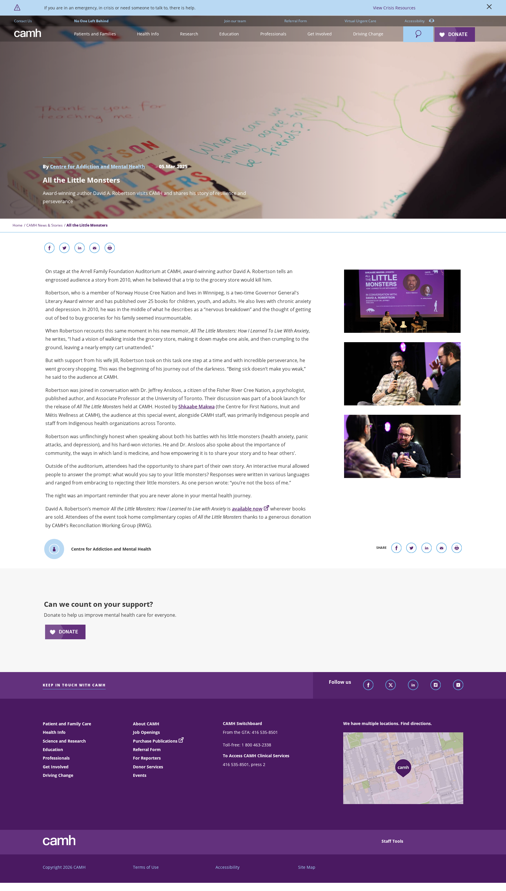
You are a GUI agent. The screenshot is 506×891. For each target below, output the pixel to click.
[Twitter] (390, 685)
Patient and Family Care (67, 723)
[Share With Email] (94, 249)
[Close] (489, 8)
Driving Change (58, 775)
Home (18, 225)
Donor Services (148, 767)
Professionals (56, 758)
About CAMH (146, 723)
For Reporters (147, 758)
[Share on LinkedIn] (79, 249)
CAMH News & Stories (44, 225)
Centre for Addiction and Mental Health (97, 166)
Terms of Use (146, 867)
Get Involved (56, 767)
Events (139, 775)
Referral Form (295, 20)
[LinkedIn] (413, 685)
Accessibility (415, 20)
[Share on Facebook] (49, 249)
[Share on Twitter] (64, 249)
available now (247, 509)
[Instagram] (435, 685)
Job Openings (146, 732)
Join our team (235, 20)
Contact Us (23, 20)
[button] (94, 34)
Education (53, 749)
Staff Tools (392, 841)
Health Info (54, 732)
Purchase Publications (155, 741)
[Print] (110, 249)
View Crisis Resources (394, 8)
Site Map (306, 867)
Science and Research (64, 741)
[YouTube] (458, 685)
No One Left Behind (91, 20)
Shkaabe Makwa (196, 406)
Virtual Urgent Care (360, 20)
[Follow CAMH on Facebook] (368, 685)
